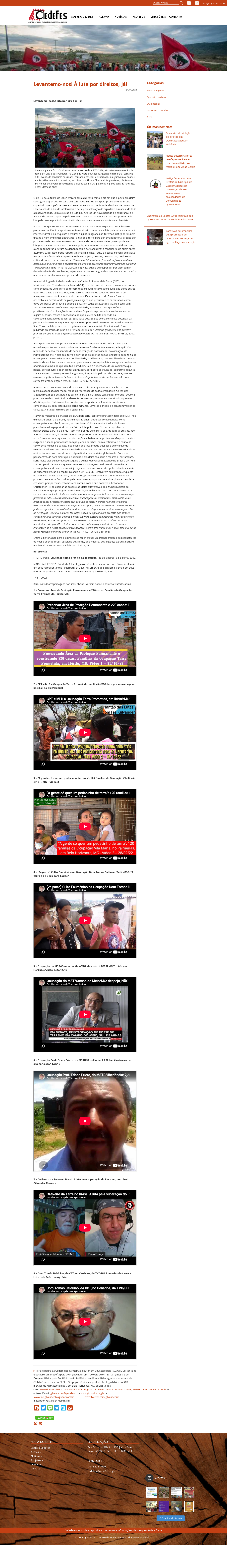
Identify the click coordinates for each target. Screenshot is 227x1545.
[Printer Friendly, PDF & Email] (44, 1417)
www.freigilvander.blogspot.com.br (54, 1397)
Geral (150, 117)
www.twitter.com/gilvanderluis (102, 1397)
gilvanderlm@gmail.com (63, 1393)
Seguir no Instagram (172, 1518)
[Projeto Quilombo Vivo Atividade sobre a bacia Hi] (176, 1506)
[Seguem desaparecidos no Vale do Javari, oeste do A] (176, 1492)
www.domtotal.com (51, 1389)
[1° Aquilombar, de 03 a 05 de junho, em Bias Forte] (189, 1492)
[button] (182, 3)
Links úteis (158, 16)
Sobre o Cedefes (82, 16)
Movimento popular (157, 110)
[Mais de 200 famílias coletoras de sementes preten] (164, 1492)
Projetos (139, 16)
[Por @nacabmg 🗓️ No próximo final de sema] (151, 1492)
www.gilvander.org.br (92, 1393)
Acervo (104, 16)
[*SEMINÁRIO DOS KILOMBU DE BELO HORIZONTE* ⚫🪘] (189, 1506)
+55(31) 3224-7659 (214, 3)
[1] (35, 1370)
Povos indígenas (156, 90)
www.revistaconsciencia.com (114, 1389)
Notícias (120, 16)
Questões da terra (157, 97)
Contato (175, 16)
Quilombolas (154, 103)
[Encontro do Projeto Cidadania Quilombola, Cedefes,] (151, 1506)
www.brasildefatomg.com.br (80, 1389)
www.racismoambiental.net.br (150, 1389)
